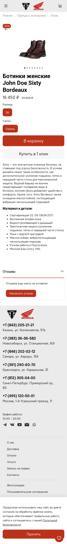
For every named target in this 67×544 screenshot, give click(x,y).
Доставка (13, 449)
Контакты (13, 475)
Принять (34, 534)
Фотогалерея (15, 485)
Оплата (11, 455)
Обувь (54, 15)
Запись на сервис (18, 468)
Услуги (11, 462)
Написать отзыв (21, 293)
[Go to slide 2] (27, 67)
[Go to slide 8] (42, 67)
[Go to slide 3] (29, 67)
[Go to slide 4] (32, 67)
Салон (7, 121)
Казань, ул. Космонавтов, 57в (24, 330)
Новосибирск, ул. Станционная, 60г (29, 343)
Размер (8, 104)
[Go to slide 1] (24, 67)
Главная (8, 15)
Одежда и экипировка (31, 15)
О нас (10, 442)
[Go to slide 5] (34, 67)
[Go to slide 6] (37, 67)
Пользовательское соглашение (27, 491)
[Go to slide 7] (39, 67)
